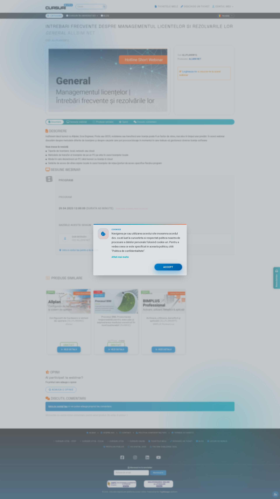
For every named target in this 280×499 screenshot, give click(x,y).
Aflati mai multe (120, 256)
